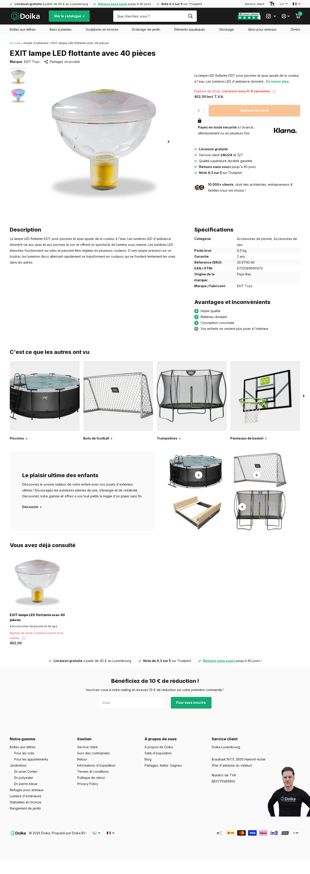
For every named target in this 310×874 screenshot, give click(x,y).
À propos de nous (161, 739)
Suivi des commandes (93, 753)
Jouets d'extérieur (36, 43)
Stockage (226, 29)
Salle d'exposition (158, 753)
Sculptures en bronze (102, 29)
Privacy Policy (87, 784)
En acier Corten (25, 771)
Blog (148, 759)
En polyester (23, 778)
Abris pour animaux (262, 29)
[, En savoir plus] (271, 16)
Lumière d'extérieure (25, 796)
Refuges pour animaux (27, 790)
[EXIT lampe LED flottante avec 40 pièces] (37, 582)
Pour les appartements (31, 759)
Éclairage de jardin (146, 29)
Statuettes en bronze (25, 802)
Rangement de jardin (25, 808)
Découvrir (30, 507)
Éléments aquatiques (189, 29)
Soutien (84, 739)
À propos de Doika (159, 747)
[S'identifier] (285, 16)
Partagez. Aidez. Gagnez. (163, 765)
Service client (254, 4)
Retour (82, 759)
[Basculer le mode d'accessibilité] (272, 4)
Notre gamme (22, 739)
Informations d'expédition (96, 765)
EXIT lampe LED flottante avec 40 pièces (37, 617)
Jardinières (18, 765)
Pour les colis (24, 753)
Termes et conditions (93, 771)
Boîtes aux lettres (23, 29)
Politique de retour (91, 778)
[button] (169, 141)
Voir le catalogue (68, 16)
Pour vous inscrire (191, 702)
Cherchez (190, 16)
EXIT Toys (31, 62)
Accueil (15, 43)
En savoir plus (277, 81)
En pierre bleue (25, 784)
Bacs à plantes (60, 29)
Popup (274, 91)
